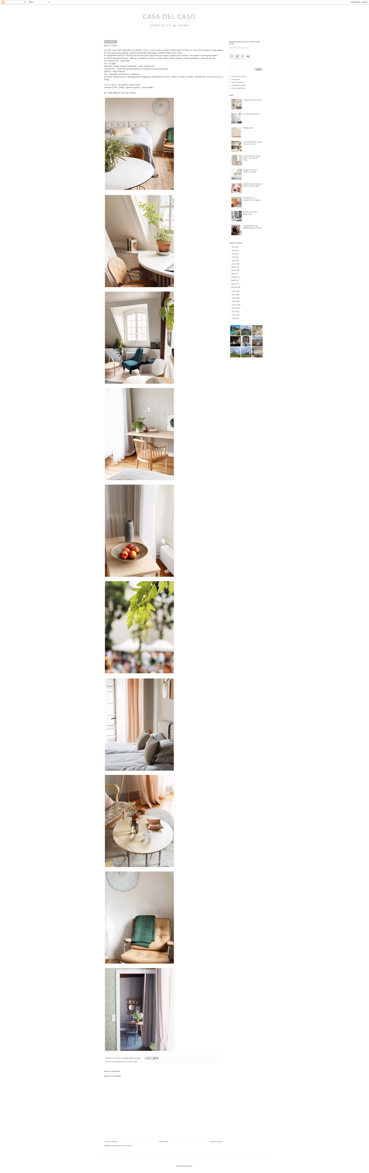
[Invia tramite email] (146, 1058)
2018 (234, 291)
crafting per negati (238, 85)
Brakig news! (248, 128)
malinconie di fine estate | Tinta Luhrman (252, 143)
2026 (234, 247)
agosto (234, 270)
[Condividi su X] (151, 1058)
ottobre (234, 267)
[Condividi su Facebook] (154, 1058)
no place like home (238, 77)
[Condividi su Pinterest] (157, 1058)
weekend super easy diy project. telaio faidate (252, 185)
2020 (234, 261)
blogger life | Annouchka (252, 100)
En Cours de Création (127, 93)
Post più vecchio (216, 1141)
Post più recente (111, 1141)
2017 (234, 295)
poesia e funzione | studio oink (250, 213)
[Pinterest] (231, 58)
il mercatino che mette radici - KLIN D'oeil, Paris (251, 158)
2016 (234, 298)
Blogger (189, 1166)
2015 (234, 302)
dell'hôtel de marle (189, 50)
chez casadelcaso (238, 88)
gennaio (234, 287)
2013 (234, 308)
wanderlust (235, 79)
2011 (234, 315)
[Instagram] (237, 58)
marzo (234, 284)
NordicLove (129, 1061)
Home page (163, 1141)
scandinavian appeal (251, 114)
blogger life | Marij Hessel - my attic (250, 171)
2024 (234, 254)
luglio (233, 274)
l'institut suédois (149, 50)
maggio (234, 277)
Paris (135, 1061)
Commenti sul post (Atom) (122, 1146)
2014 (234, 305)
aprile (233, 280)
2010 (234, 318)
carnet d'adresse (118, 1061)
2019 (234, 264)
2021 (234, 257)
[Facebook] (242, 58)
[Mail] (248, 58)
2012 (234, 312)
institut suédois (110, 85)
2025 (234, 251)
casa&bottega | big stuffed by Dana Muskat (252, 227)
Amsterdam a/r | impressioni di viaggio (251, 199)
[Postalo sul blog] (149, 1058)
